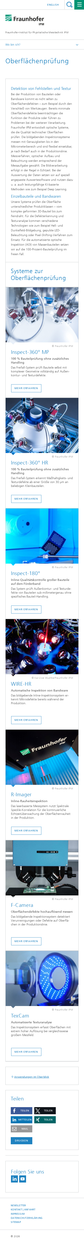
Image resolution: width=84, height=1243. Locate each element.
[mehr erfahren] (42, 316)
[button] (21, 1110)
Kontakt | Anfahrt (23, 1209)
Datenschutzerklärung (27, 1218)
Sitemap (16, 1222)
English (53, 4)
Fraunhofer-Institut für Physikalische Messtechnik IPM (36, 32)
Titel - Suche (69, 4)
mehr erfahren (26, 388)
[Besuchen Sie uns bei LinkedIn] (14, 1179)
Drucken (21, 1140)
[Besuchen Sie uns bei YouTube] (22, 1179)
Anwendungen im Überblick (31, 1076)
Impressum (18, 1214)
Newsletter (18, 1205)
